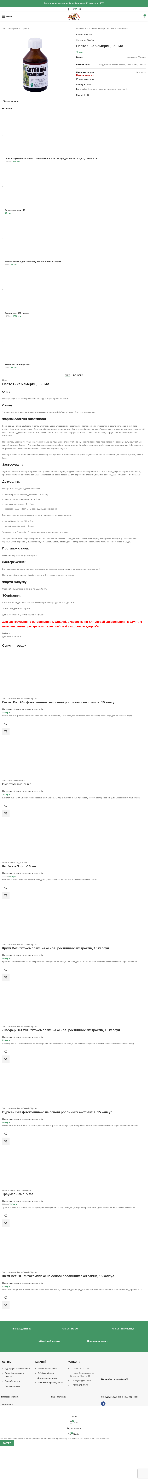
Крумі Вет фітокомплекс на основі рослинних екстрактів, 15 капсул (55, 948)
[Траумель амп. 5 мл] (24, 1166)
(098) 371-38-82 (80, 1385)
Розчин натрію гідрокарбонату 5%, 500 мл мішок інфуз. (33, 261)
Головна (80, 28)
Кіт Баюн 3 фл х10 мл (19, 866)
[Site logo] (74, 16)
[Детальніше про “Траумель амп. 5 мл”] (6, 1223)
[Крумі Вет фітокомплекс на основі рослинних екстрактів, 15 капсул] (24, 920)
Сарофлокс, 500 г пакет (17, 313)
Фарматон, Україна (85, 40)
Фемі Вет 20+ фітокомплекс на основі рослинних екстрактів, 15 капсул (58, 1276)
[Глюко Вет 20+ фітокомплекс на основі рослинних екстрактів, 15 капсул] (24, 675)
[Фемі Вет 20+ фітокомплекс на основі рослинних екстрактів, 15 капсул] (24, 1248)
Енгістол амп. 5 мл (16, 784)
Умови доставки (12, 1386)
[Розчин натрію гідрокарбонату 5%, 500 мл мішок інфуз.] (27, 238)
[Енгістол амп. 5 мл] (24, 757)
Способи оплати (12, 1381)
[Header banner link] (74, 3)
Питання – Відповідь (47, 1368)
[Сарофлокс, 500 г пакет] (27, 289)
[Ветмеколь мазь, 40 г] (27, 186)
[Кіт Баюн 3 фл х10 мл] (24, 839)
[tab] (67, 375)
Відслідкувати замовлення (17, 1368)
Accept (7, 1443)
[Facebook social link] (68, 9)
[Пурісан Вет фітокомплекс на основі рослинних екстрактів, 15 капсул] (24, 1084)
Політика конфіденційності (50, 1382)
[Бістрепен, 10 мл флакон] (27, 341)
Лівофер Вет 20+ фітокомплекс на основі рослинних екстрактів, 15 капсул (61, 1030)
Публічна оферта (46, 1373)
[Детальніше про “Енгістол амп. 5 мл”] (6, 813)
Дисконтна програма (47, 1378)
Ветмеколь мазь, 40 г (16, 210)
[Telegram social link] (88, 95)
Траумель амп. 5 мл (17, 1194)
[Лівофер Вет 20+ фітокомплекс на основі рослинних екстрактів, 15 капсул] (24, 1002)
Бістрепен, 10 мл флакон (17, 364)
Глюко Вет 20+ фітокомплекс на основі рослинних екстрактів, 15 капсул (59, 702)
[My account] (80, 9)
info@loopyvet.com (82, 1380)
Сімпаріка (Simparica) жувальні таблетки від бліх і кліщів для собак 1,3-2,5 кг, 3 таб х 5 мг (51, 158)
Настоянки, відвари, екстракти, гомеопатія (107, 28)
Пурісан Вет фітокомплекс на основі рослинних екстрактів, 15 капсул (57, 1112)
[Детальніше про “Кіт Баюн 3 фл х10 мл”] (6, 895)
